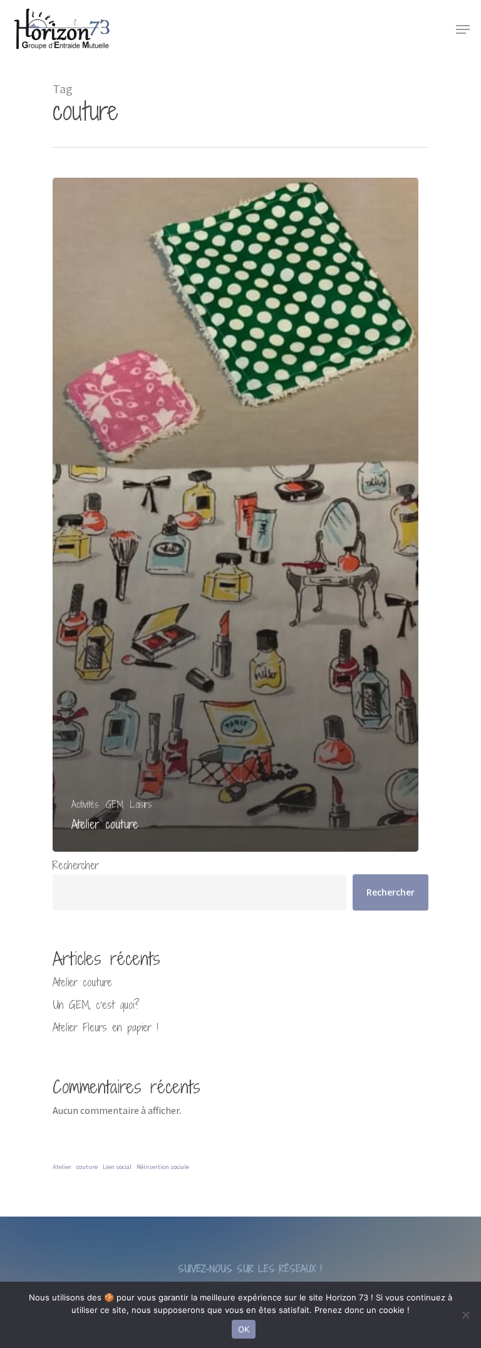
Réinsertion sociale (163, 1167)
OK (244, 1329)
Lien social (117, 1167)
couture (87, 1167)
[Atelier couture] (235, 515)
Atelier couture (82, 982)
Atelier (62, 1167)
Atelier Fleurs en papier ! (105, 1027)
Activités (85, 804)
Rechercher (76, 865)
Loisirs (141, 804)
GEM (114, 804)
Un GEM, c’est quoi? (96, 1005)
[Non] (465, 1315)
